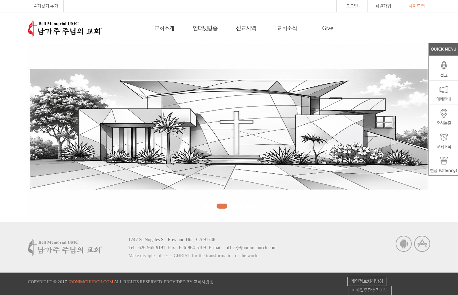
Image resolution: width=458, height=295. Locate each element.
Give (328, 28)
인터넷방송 (205, 28)
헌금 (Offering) (443, 170)
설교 (444, 75)
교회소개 (164, 28)
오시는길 (444, 123)
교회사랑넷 (203, 282)
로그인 (352, 6)
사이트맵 (417, 6)
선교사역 (246, 28)
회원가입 (383, 6)
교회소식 (287, 28)
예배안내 (444, 99)
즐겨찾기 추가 (45, 6)
